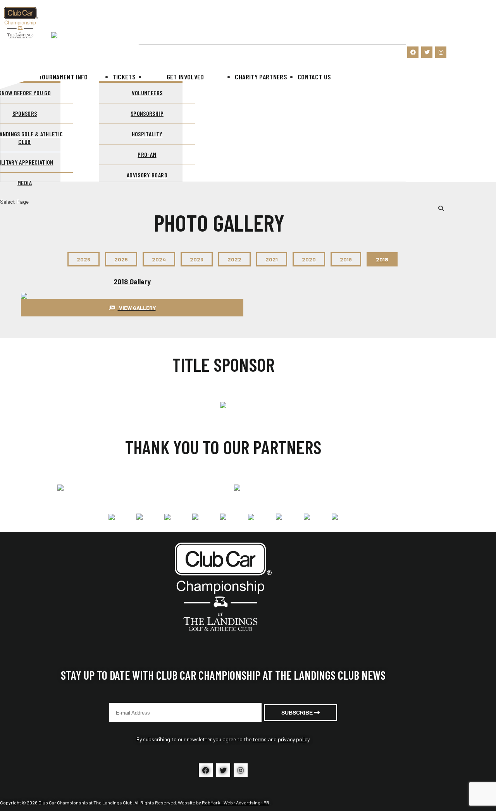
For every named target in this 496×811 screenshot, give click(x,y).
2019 (346, 259)
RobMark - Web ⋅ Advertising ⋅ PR (235, 802)
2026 (83, 259)
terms (260, 739)
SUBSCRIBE (297, 713)
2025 (121, 259)
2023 (196, 259)
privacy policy (293, 739)
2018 (382, 259)
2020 (309, 259)
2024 (159, 259)
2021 (271, 259)
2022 (234, 259)
